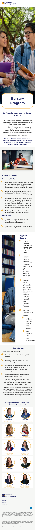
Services (4, 502)
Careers (4, 506)
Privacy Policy (15, 526)
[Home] (9, 3)
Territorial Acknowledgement (22, 526)
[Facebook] (27, 508)
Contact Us (5, 508)
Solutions (4, 500)
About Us (4, 504)
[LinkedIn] (31, 508)
